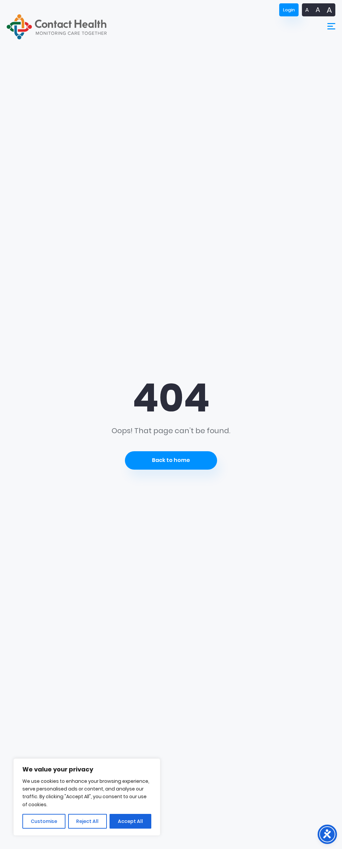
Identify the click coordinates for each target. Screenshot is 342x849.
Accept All (130, 821)
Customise (44, 821)
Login (289, 10)
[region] (86, 797)
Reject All (87, 821)
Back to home (171, 460)
